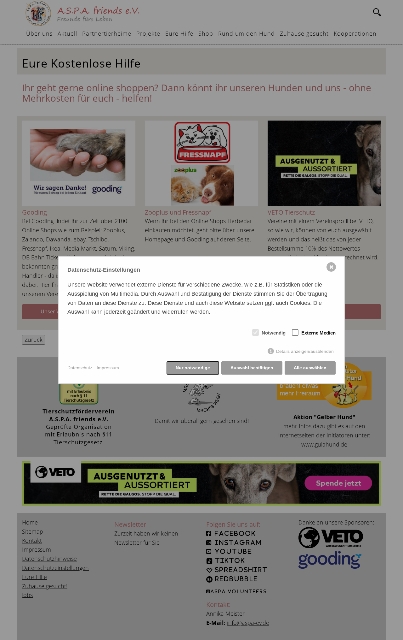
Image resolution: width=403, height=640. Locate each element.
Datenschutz (79, 367)
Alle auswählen (310, 367)
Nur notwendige (193, 367)
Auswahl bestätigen (251, 367)
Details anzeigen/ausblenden (305, 351)
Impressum (108, 367)
